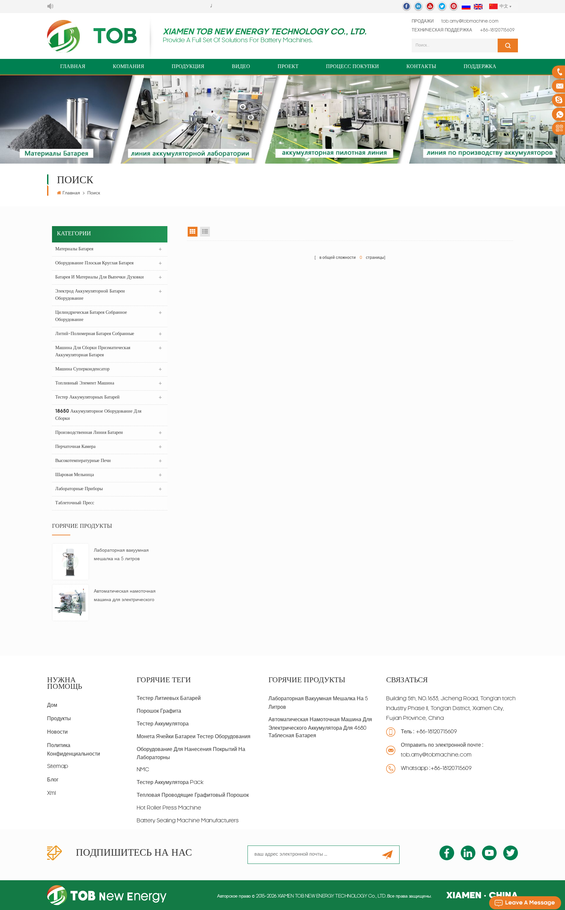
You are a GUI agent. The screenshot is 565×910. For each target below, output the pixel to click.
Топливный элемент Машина (84, 383)
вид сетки (192, 232)
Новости (57, 732)
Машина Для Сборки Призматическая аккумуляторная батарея (92, 352)
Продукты (59, 719)
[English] (478, 7)
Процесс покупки (352, 66)
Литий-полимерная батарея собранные (94, 333)
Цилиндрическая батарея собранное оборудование (91, 316)
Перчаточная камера (75, 446)
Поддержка (480, 66)
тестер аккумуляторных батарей (87, 397)
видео (241, 66)
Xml (51, 793)
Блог (53, 780)
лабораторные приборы (79, 489)
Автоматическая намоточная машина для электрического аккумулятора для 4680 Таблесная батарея (125, 596)
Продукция (188, 66)
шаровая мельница (74, 475)
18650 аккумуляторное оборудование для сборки (98, 415)
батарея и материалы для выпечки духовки (99, 277)
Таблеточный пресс (74, 503)
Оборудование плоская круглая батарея (94, 263)
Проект (288, 66)
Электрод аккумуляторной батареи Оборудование (90, 295)
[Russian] (466, 7)
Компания (128, 66)
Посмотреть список (205, 232)
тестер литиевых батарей (169, 698)
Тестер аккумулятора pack (170, 782)
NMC (143, 770)
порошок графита (159, 711)
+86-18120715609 (497, 30)
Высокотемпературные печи (83, 460)
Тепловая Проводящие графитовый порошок (193, 795)
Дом (52, 705)
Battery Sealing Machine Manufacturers (188, 821)
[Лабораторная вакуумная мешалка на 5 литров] (70, 562)
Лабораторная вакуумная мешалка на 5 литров (121, 555)
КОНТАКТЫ (421, 66)
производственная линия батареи (89, 432)
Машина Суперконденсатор (82, 369)
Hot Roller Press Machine (169, 808)
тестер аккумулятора (163, 724)
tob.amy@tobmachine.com (469, 21)
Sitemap (57, 766)
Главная (72, 66)
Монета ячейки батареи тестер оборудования (193, 737)
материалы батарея (74, 249)
